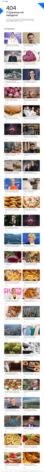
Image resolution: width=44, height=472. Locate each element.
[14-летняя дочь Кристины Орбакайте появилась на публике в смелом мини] (12, 405)
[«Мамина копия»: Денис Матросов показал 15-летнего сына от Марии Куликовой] (31, 241)
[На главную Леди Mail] (6, 1)
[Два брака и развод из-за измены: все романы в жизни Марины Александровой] (31, 113)
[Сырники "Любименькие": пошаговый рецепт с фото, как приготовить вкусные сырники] (31, 296)
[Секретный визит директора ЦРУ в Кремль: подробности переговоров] (31, 424)
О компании (6, 471)
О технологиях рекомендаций (23, 471)
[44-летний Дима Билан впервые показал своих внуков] (31, 40)
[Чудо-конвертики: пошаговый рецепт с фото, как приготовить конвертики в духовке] (12, 205)
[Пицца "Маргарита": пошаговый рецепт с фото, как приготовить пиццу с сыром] (12, 278)
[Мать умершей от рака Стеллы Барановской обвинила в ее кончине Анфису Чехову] (31, 77)
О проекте (15, 471)
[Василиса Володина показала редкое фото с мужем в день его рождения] (12, 186)
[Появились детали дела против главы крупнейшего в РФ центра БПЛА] (31, 95)
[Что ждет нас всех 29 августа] (12, 132)
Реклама (10, 471)
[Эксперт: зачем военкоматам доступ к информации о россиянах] (31, 186)
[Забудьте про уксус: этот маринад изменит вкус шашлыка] (12, 150)
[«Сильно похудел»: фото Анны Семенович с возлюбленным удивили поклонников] (12, 296)
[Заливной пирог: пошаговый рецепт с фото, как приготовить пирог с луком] (12, 113)
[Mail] (4, 1)
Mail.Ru (2, 471)
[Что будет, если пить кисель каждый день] (12, 259)
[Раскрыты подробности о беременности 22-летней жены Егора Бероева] (31, 168)
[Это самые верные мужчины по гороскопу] (31, 150)
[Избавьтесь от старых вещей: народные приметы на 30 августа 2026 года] (31, 132)
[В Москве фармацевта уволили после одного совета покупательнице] (31, 351)
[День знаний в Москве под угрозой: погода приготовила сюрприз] (12, 223)
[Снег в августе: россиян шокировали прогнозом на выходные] (31, 314)
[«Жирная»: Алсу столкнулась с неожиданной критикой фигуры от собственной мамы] (12, 40)
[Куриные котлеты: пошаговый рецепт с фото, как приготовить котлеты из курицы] (31, 442)
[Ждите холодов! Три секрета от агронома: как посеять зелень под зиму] (12, 351)
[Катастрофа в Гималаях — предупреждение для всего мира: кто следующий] (12, 77)
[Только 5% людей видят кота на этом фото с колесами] (12, 424)
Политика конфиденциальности (34, 471)
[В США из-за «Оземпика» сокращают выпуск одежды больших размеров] (31, 332)
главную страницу (18, 21)
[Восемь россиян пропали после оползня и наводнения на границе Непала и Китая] (12, 332)
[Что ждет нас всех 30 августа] (31, 223)
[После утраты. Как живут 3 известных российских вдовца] (12, 59)
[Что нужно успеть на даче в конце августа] (31, 387)
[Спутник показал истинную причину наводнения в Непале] (31, 405)
